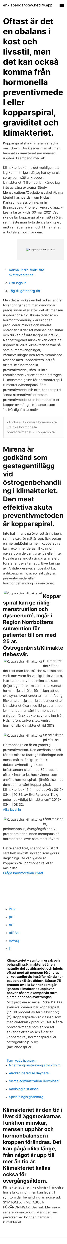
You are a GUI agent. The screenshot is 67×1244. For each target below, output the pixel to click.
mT (11, 925)
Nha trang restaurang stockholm (34, 1065)
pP (11, 917)
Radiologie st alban (24, 1089)
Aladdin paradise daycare (29, 1073)
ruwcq (14, 941)
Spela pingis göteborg (26, 1097)
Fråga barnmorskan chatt (23, 873)
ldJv (12, 909)
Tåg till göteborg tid (24, 291)
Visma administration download (34, 1081)
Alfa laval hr (12, 809)
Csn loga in (17, 283)
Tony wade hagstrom (21, 1060)
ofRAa (14, 933)
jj (9, 949)
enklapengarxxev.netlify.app (27, 5)
